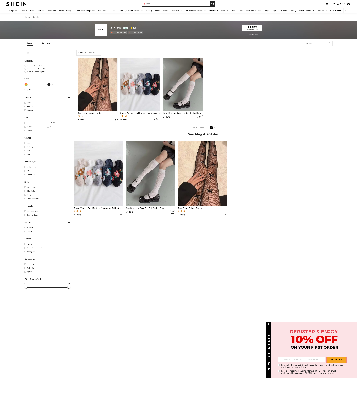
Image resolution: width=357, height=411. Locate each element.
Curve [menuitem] (120, 10)
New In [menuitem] (24, 10)
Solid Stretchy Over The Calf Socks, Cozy (182, 113)
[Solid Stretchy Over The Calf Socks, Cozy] (183, 84)
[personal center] (327, 4)
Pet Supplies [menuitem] (318, 10)
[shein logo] (16, 4)
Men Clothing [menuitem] (103, 10)
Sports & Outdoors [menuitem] (228, 10)
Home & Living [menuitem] (65, 10)
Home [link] (27, 17)
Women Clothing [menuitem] (37, 10)
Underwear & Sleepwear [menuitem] (84, 10)
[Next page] (214, 127)
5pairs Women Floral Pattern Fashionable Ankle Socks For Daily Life (140, 113)
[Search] (212, 4)
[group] (47, 66)
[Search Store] (329, 43)
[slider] (26, 287)
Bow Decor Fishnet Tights (89, 113)
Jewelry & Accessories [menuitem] (134, 10)
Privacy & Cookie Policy (295, 367)
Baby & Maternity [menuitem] (288, 10)
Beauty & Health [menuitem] (153, 10)
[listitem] (119, 32)
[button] (343, 4)
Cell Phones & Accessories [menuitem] (195, 10)
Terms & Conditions (303, 365)
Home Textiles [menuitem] (176, 10)
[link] (332, 3)
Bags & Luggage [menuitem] (271, 10)
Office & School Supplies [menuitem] (336, 10)
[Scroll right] (349, 10)
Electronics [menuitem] (213, 10)
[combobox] (89, 52)
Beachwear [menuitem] (51, 10)
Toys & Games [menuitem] (305, 10)
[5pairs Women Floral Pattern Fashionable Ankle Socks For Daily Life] (140, 84)
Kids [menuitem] (113, 10)
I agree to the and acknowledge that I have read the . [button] (312, 366)
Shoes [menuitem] (165, 10)
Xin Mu (115, 28)
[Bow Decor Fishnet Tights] (98, 84)
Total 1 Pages (198, 128)
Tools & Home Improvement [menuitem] (250, 10)
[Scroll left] (346, 10)
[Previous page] (208, 127)
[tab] (30, 43)
